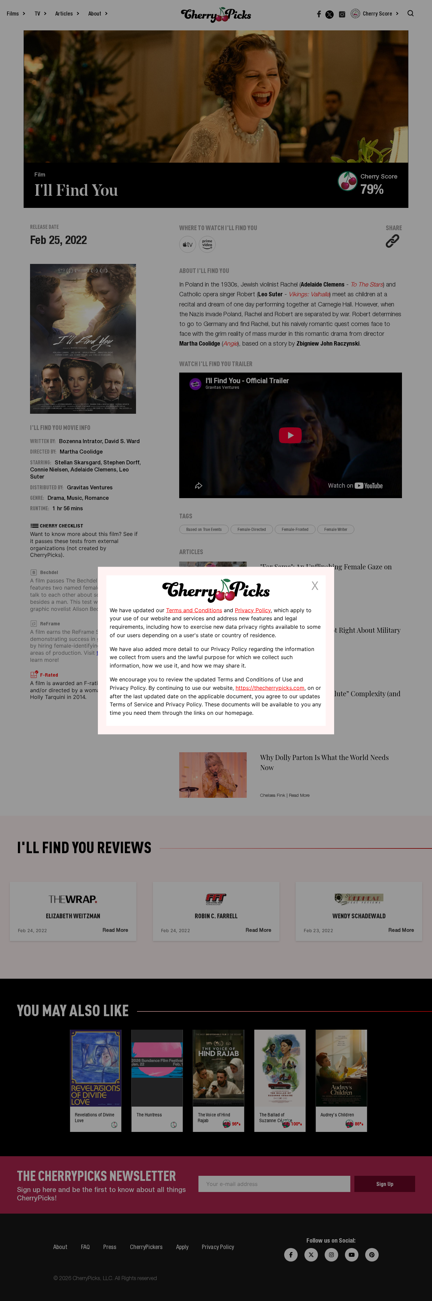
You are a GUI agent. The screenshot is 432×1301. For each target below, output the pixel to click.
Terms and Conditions (194, 609)
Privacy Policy (253, 609)
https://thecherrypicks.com (270, 687)
